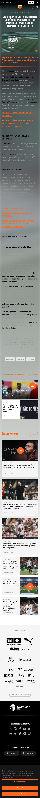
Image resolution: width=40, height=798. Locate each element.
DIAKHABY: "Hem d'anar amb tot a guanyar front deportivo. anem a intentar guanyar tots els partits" (19, 545)
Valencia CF (14, 12)
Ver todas (34, 375)
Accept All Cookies (20, 794)
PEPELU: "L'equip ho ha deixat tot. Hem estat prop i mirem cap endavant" (10, 565)
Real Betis (20, 359)
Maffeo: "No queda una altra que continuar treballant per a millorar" (10, 606)
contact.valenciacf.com (12, 208)
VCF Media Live (7, 463)
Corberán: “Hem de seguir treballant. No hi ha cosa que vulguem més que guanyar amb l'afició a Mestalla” (20, 506)
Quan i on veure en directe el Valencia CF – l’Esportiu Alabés (10, 408)
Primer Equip (7, 502)
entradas (31, 359)
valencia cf (9, 359)
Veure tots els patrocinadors (20, 695)
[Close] (37, 767)
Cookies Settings (20, 782)
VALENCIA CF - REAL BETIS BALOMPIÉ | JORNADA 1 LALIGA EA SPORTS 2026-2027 (19, 466)
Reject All (20, 788)
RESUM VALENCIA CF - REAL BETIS (10, 583)
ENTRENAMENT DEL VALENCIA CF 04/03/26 (16, 392)
